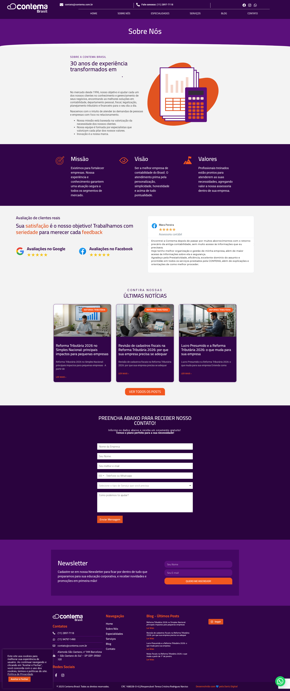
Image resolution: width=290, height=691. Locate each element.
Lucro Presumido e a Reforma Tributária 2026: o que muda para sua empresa (206, 349)
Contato (253, 13)
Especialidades (160, 13)
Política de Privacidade (20, 674)
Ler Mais (150, 628)
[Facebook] (244, 5)
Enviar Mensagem (110, 519)
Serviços (195, 13)
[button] (147, 244)
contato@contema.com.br (79, 4)
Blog (224, 13)
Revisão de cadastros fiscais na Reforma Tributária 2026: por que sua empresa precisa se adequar (143, 349)
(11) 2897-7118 (165, 4)
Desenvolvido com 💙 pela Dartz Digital (217, 686)
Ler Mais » (61, 377)
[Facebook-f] (56, 675)
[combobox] (101, 476)
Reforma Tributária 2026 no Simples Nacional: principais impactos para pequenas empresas (82, 349)
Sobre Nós (124, 13)
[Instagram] (249, 5)
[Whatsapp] (255, 5)
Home (93, 13)
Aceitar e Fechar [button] (19, 679)
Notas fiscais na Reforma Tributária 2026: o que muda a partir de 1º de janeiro (167, 655)
